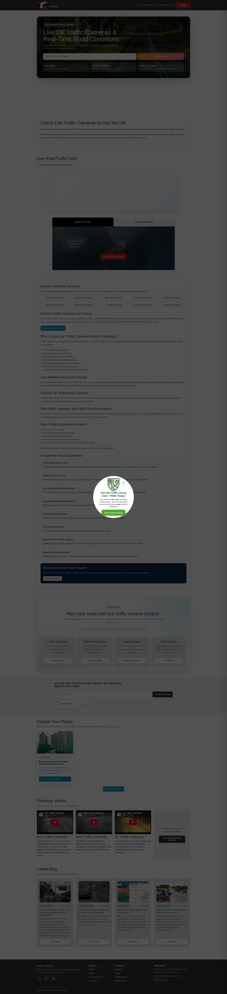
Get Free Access (113, 512)
